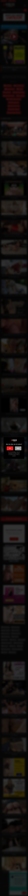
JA (10, 448)
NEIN (18, 448)
